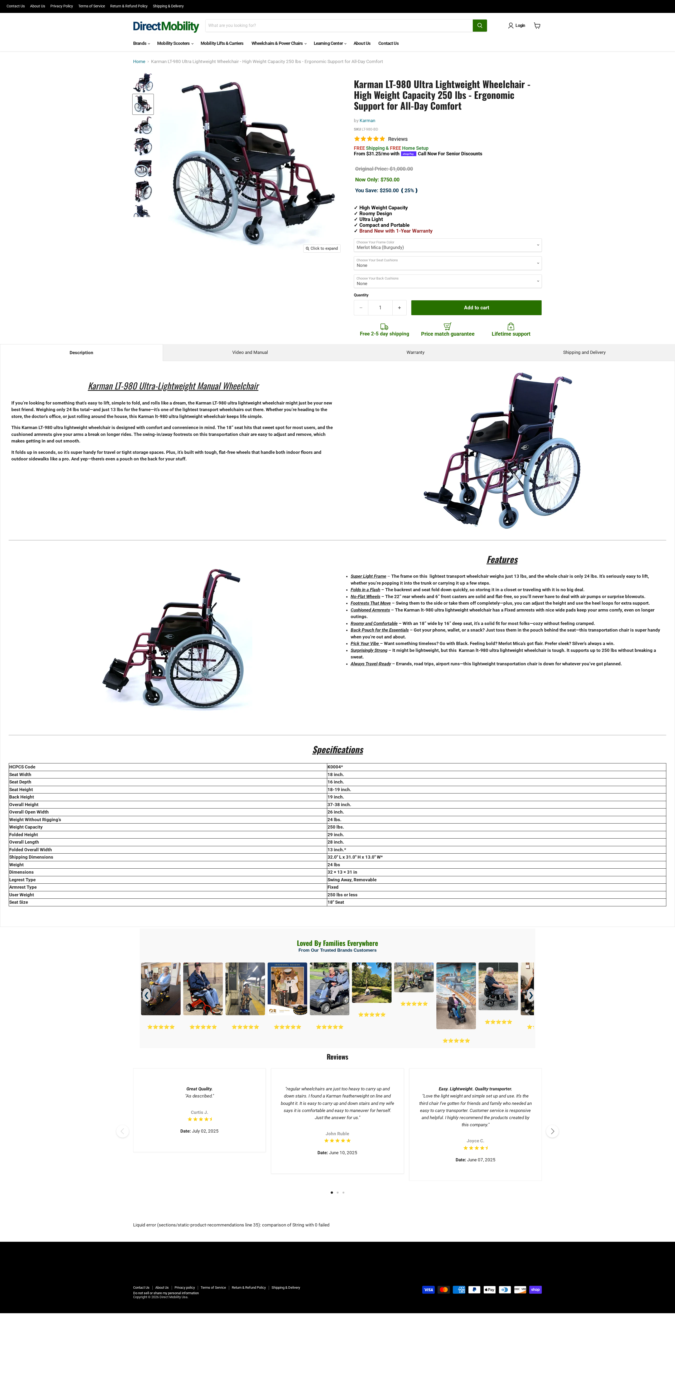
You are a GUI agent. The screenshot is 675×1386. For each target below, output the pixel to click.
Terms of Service (91, 6)
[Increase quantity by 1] (400, 307)
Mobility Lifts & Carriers (222, 43)
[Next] (552, 1131)
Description (81, 352)
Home (139, 61)
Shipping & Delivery (168, 6)
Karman (367, 120)
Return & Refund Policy (129, 6)
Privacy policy (185, 1287)
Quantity (361, 295)
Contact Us (16, 6)
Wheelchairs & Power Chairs (278, 43)
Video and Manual (250, 352)
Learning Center (329, 43)
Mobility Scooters (174, 43)
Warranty (416, 352)
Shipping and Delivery (584, 352)
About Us (37, 6)
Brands (140, 43)
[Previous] (122, 1131)
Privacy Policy (61, 6)
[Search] (480, 26)
